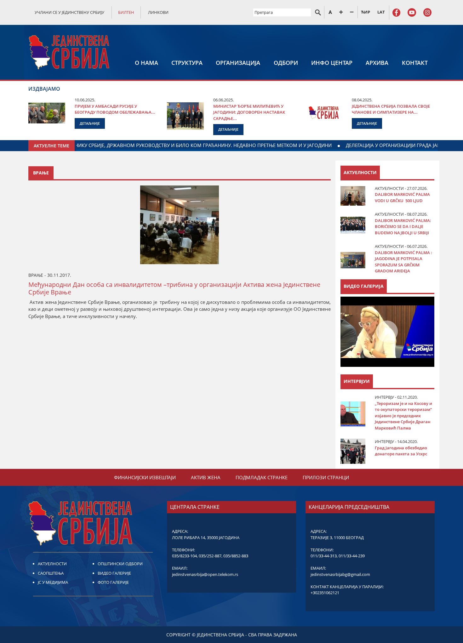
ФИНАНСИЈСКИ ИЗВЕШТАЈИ (145, 477)
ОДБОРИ (286, 62)
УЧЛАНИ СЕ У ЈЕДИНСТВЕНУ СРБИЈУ (69, 12)
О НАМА (146, 62)
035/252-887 (210, 556)
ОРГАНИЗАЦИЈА (238, 62)
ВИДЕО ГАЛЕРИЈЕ (114, 573)
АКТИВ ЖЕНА (205, 477)
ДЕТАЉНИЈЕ (90, 123)
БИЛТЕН (126, 12)
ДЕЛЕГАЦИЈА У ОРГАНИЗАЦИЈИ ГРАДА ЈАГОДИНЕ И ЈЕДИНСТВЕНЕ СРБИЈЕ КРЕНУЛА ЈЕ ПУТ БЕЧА (177, 145)
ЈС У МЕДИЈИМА (53, 582)
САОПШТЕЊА (51, 573)
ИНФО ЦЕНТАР (331, 62)
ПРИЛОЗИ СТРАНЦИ (326, 477)
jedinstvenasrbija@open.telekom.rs (205, 574)
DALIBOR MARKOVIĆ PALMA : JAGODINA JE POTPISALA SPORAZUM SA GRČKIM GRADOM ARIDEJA (403, 262)
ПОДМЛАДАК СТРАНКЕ (262, 477)
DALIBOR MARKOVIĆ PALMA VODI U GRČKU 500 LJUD (402, 197)
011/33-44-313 (324, 556)
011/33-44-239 (352, 556)
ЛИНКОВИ (158, 12)
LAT (381, 12)
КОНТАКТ (415, 62)
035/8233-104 (184, 556)
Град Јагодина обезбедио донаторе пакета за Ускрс (401, 451)
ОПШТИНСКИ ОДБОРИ (120, 563)
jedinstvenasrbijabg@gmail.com (340, 574)
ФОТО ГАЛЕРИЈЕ (113, 582)
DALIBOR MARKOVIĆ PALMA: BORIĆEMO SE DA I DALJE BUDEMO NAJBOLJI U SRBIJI (403, 227)
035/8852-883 (235, 556)
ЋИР (365, 12)
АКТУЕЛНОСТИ (52, 563)
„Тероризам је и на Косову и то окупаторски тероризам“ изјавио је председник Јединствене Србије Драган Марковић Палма (403, 416)
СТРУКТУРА (187, 62)
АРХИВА (377, 62)
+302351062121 (325, 592)
